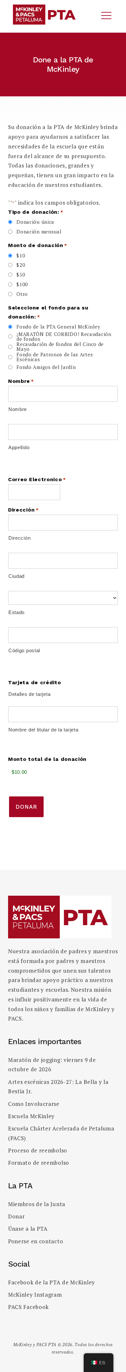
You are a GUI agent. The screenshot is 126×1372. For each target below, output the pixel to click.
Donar (16, 1216)
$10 (20, 255)
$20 (20, 265)
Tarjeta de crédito (34, 682)
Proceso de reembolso (37, 1150)
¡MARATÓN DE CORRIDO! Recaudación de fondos (63, 336)
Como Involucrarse (33, 1103)
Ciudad (16, 575)
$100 (22, 284)
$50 (20, 274)
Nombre (17, 409)
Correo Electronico (37, 479)
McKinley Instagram (35, 1294)
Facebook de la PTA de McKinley (51, 1282)
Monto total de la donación (47, 759)
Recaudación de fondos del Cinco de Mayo (60, 346)
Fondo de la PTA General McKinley (58, 326)
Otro (22, 294)
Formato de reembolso (38, 1162)
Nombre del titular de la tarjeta (43, 729)
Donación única (35, 222)
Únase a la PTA (28, 1228)
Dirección (19, 537)
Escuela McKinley (31, 1116)
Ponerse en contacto (35, 1241)
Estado (16, 612)
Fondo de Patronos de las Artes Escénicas (54, 357)
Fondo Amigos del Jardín (46, 367)
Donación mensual (38, 231)
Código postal (24, 650)
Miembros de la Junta (36, 1204)
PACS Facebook (28, 1307)
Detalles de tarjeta (29, 694)
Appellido (18, 447)
